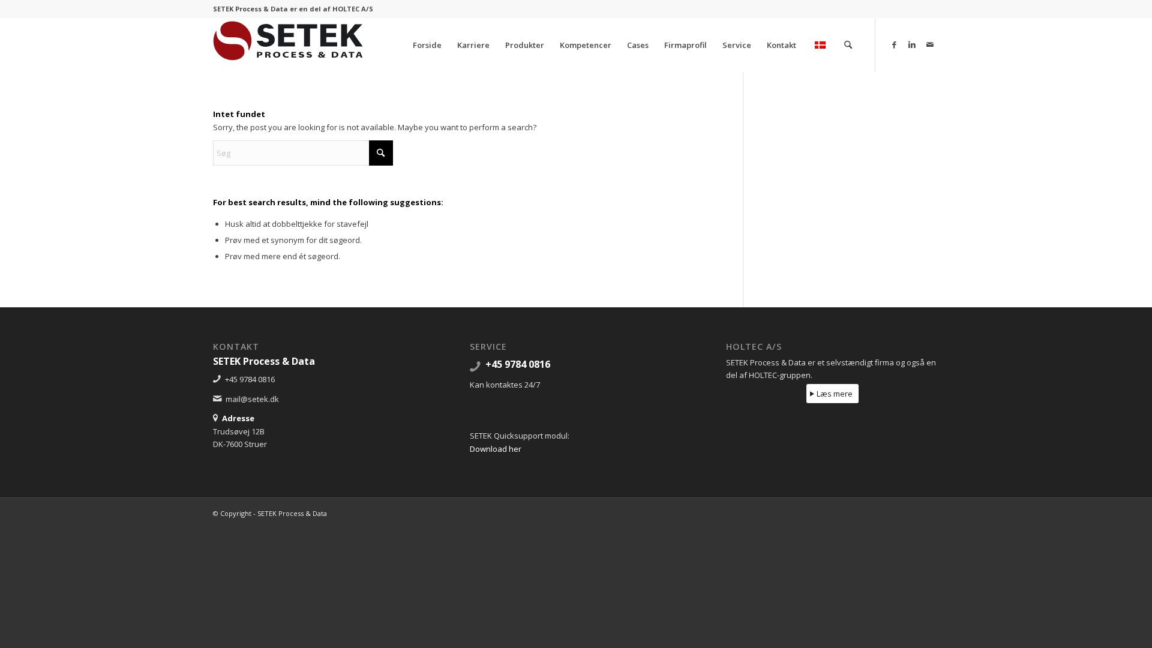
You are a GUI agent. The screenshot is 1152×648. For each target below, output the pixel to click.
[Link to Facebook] (894, 44)
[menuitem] (427, 45)
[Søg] (848, 45)
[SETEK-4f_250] (288, 45)
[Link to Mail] (930, 44)
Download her (495, 448)
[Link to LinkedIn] (912, 44)
